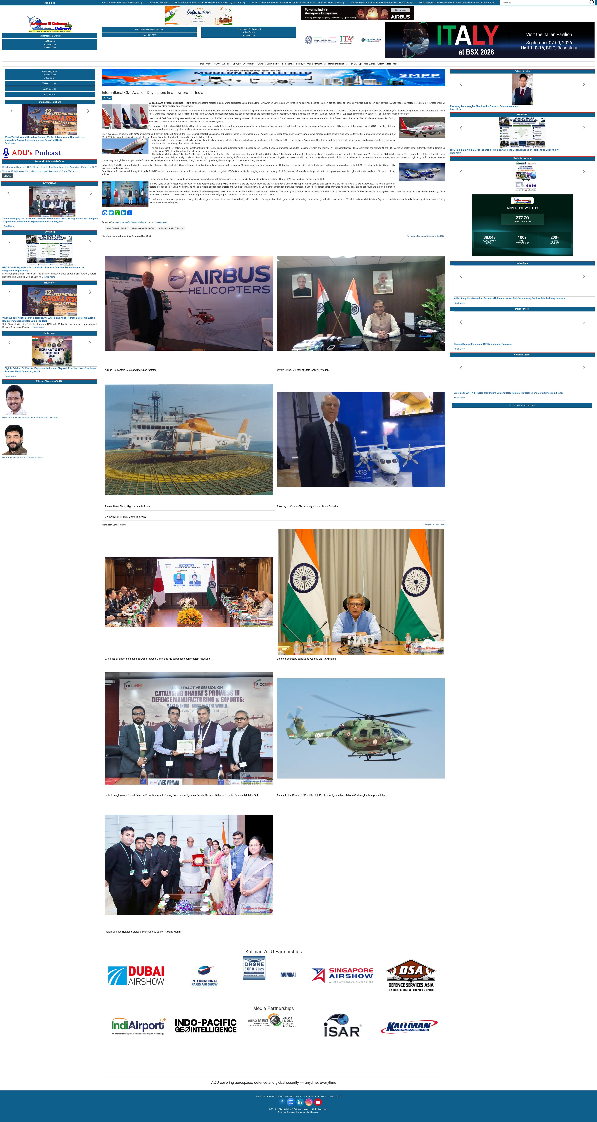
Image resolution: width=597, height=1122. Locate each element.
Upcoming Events (367, 64)
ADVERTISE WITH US (304, 1096)
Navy (216, 64)
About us (261, 1096)
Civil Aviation (248, 64)
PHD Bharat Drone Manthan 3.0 (149, 29)
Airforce (225, 64)
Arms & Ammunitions (316, 64)
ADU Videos (49, 94)
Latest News (161, 222)
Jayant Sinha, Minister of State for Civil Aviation (303, 369)
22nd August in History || (429, 2)
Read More (10, 143)
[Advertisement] (522, 430)
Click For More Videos (522, 405)
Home (201, 64)
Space (388, 64)
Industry (299, 64)
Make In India (271, 64)
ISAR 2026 (50, 41)
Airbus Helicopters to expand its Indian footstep (131, 369)
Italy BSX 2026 (149, 34)
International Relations (338, 64)
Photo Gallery (50, 44)
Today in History (49, 83)
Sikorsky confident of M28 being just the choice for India (307, 506)
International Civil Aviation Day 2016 (132, 222)
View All (8, 175)
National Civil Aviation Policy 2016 (171, 228)
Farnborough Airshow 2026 (249, 29)
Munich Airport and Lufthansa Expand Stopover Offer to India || (294, 2)
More (395, 64)
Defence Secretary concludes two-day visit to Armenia (306, 658)
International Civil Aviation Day (143, 228)
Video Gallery (50, 47)
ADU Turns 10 (49, 88)
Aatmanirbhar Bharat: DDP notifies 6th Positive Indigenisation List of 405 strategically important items (332, 795)
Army (208, 64)
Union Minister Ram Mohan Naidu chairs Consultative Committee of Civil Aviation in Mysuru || (211, 2)
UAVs (260, 64)
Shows (236, 64)
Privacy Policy (335, 1096)
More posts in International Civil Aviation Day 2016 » (426, 236)
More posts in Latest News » (434, 525)
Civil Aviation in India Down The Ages (125, 516)
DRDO (354, 64)
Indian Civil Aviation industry (117, 228)
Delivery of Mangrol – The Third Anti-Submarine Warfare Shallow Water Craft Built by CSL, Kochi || (110, 2)
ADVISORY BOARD (275, 1096)
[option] (136, 975)
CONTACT (289, 1096)
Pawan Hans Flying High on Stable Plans (127, 506)
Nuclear (380, 64)
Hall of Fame (286, 64)
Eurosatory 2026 (49, 71)
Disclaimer (320, 1096)
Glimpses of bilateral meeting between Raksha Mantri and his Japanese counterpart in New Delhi (158, 658)
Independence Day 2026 (50, 35)
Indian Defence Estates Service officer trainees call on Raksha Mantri (143, 931)
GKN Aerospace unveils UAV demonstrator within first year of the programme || (371, 2)
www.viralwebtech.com (309, 1112)
